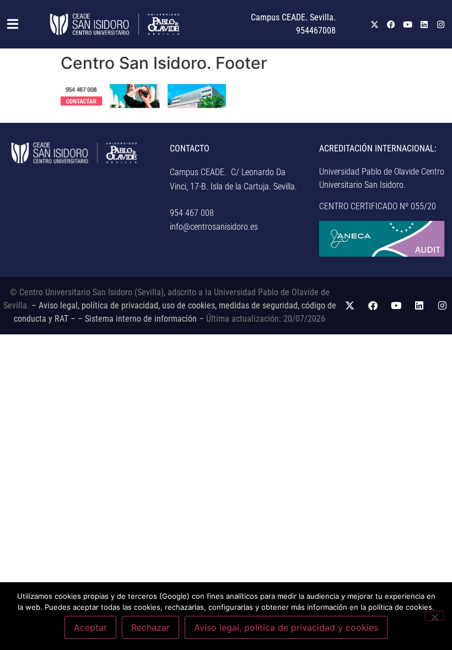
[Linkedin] (424, 24)
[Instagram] (441, 24)
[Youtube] (408, 24)
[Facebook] (391, 24)
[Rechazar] (434, 616)
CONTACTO (189, 148)
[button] (10, 24)
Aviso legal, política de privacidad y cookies (286, 627)
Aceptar (90, 627)
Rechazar (150, 627)
